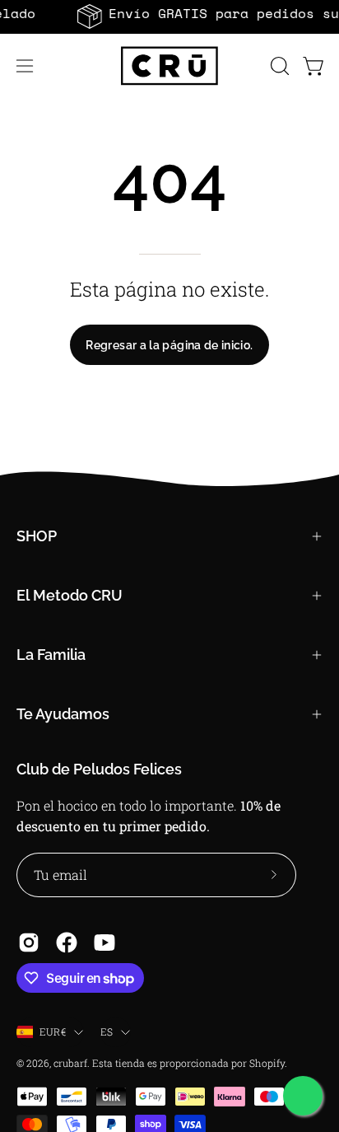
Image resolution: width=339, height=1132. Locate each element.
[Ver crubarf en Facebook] (66, 942)
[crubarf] (169, 66)
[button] (278, 65)
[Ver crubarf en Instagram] (28, 942)
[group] (169, 16)
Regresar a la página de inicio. (169, 345)
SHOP (36, 536)
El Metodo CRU (69, 595)
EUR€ (52, 1031)
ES (106, 1031)
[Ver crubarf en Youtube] (104, 942)
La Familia (51, 654)
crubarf (70, 1062)
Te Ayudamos (62, 714)
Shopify (267, 1062)
